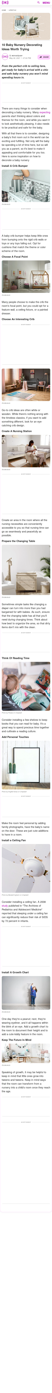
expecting (45, 112)
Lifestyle (12, 10)
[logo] (5, 2)
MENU (46, 2)
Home (4, 10)
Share (46, 57)
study (5, 905)
